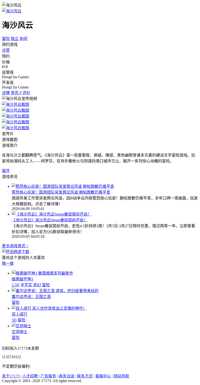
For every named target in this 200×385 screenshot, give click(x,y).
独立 (15, 39)
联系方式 (85, 376)
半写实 (26, 285)
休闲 (23, 39)
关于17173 (11, 376)
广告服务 (48, 376)
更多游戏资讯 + (15, 246)
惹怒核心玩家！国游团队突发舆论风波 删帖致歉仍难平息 (61, 192)
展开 (6, 171)
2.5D (16, 285)
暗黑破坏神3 (22, 279)
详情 (6, 93)
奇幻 (37, 285)
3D (14, 320)
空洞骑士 (19, 332)
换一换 (8, 263)
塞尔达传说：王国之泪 (31, 297)
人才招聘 (30, 376)
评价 (26, 93)
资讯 (16, 93)
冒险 (6, 39)
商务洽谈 (66, 376)
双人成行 (19, 314)
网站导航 (121, 376)
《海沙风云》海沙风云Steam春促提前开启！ (50, 220)
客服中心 (103, 376)
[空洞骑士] (21, 326)
